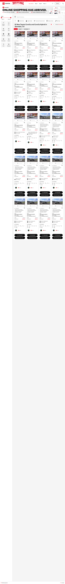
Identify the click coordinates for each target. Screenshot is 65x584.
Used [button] (40, 4)
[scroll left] (15, 21)
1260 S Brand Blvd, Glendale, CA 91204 (41, 0)
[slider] (1, 17)
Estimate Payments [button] (19, 68)
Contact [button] (57, 3)
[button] (63, 4)
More (44, 4)
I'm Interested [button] (19, 66)
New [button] (36, 4)
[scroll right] (62, 21)
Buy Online (31, 3)
